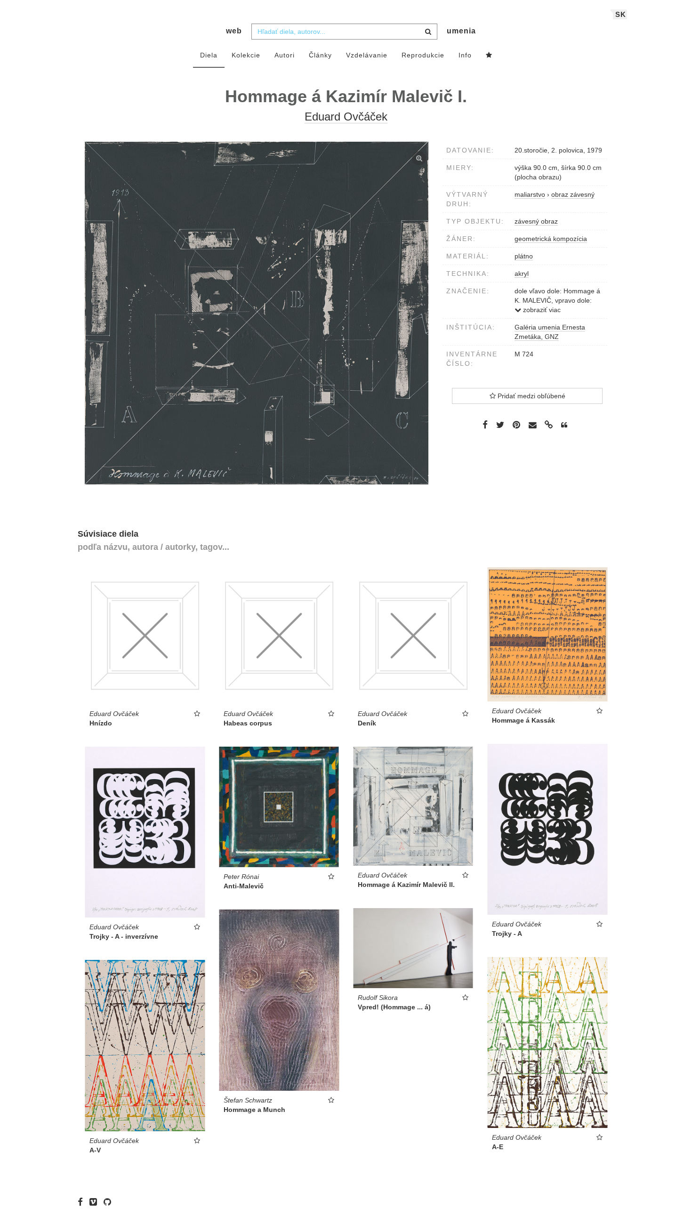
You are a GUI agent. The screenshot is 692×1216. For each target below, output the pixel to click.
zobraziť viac (541, 310)
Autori (284, 55)
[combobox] (344, 32)
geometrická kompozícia (551, 238)
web (234, 31)
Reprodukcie (423, 55)
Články (320, 55)
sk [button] (620, 14)
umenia (461, 31)
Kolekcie (246, 55)
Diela (208, 55)
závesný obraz (536, 221)
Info (465, 55)
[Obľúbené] (489, 55)
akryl (522, 273)
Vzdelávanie (366, 55)
